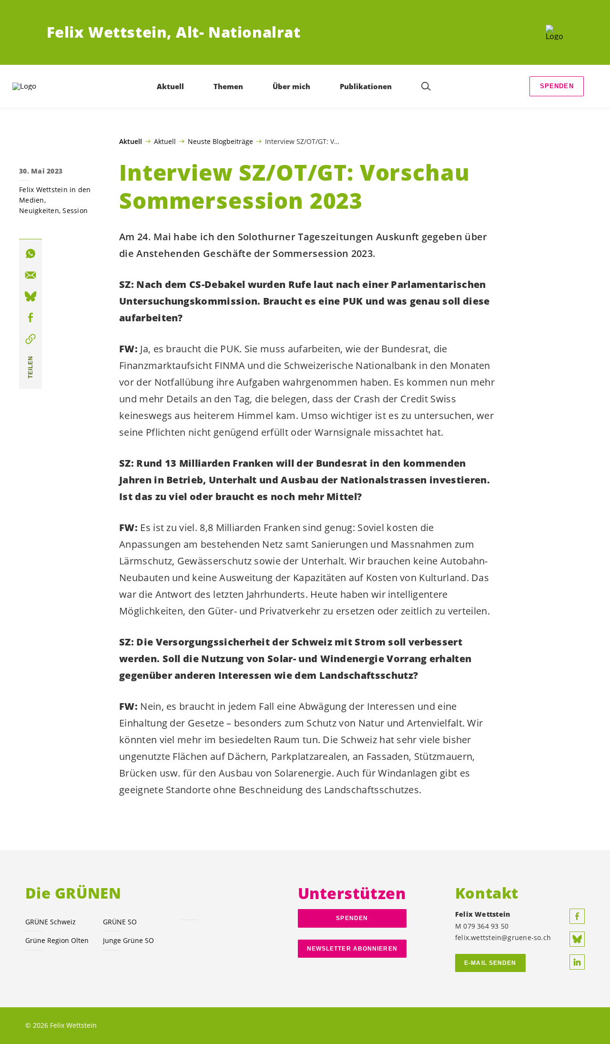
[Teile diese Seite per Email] (30, 275)
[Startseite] (554, 32)
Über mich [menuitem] (291, 86)
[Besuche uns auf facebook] (577, 916)
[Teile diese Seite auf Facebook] (30, 318)
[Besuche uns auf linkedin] (577, 962)
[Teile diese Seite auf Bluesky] (30, 296)
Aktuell (130, 141)
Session (75, 210)
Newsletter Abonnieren (352, 948)
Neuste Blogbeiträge (220, 141)
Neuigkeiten (39, 210)
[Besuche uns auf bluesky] (577, 939)
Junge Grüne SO (128, 940)
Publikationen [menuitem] (366, 86)
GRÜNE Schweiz (50, 921)
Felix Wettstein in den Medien (55, 195)
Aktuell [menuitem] (170, 86)
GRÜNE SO (120, 921)
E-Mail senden (490, 963)
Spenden (557, 86)
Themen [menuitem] (228, 86)
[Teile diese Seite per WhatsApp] (30, 254)
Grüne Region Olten (57, 940)
